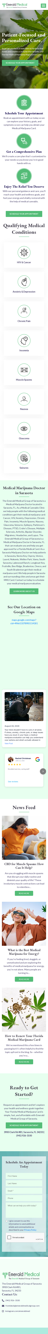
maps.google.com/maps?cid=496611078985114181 (24, 621)
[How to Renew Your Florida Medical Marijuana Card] (24, 1010)
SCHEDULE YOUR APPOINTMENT (20, 63)
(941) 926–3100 (13, 1300)
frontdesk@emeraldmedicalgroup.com (23, 1305)
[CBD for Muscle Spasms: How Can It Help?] (24, 838)
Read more (24, 893)
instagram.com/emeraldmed (17, 1311)
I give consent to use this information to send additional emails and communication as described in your (22, 1225)
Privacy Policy (30, 1230)
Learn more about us (24, 591)
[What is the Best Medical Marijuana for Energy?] (24, 924)
